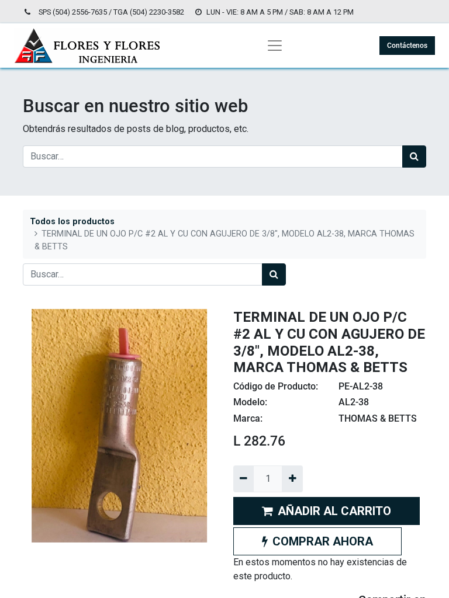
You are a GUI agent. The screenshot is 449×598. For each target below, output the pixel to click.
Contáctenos (407, 45)
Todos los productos (72, 222)
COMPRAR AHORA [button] (322, 541)
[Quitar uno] (243, 478)
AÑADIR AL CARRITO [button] (334, 511)
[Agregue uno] (292, 478)
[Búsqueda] (414, 156)
